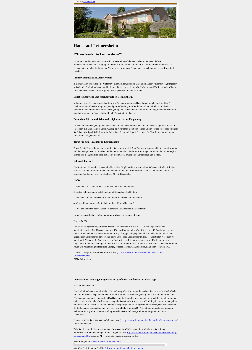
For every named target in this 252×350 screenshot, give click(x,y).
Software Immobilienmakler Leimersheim (124, 348)
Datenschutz (89, 1)
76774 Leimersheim (83, 259)
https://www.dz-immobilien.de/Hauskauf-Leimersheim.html (150, 320)
